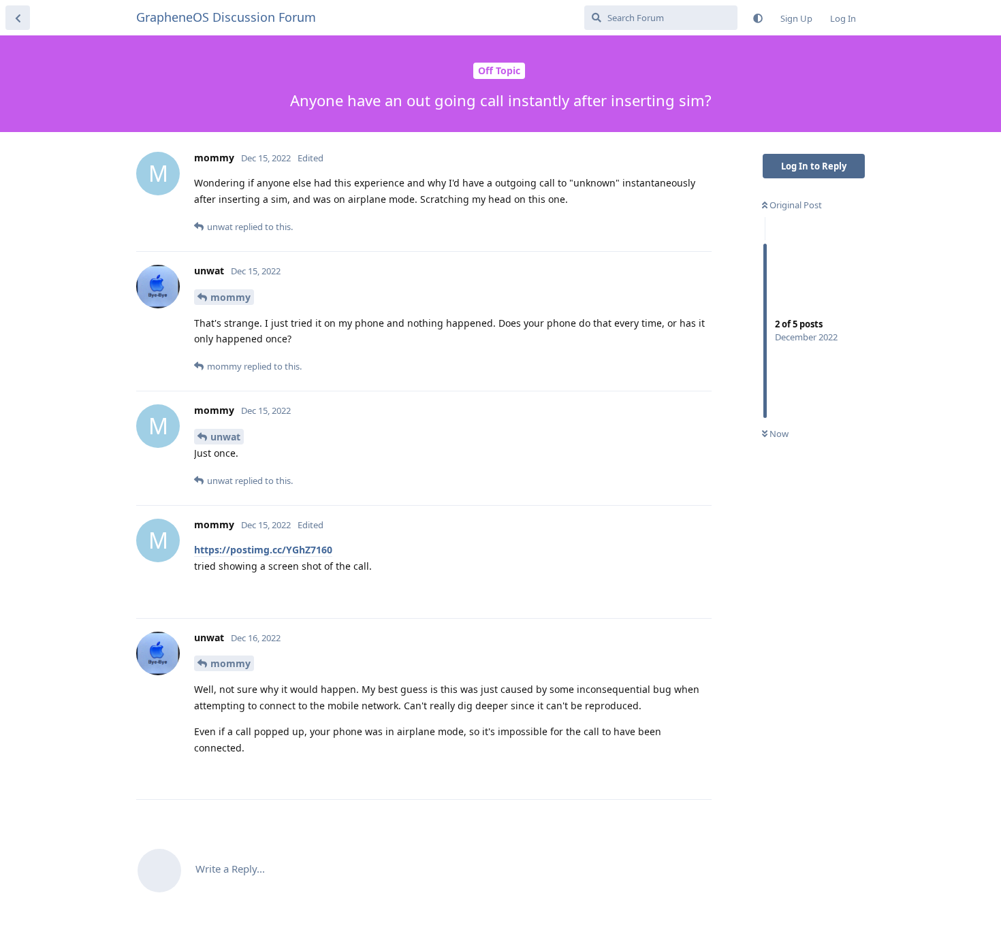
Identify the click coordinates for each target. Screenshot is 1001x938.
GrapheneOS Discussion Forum (226, 17)
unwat (225, 436)
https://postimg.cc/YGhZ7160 (263, 549)
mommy (230, 297)
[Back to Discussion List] (17, 17)
